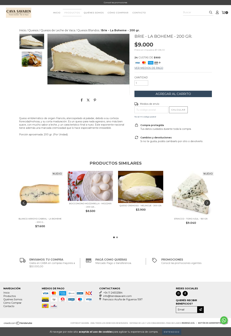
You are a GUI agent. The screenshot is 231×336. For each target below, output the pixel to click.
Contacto (139, 12)
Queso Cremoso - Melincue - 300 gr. (140, 205)
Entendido (172, 332)
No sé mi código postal (145, 116)
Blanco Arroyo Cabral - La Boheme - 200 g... (40, 220)
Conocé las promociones (115, 2)
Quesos (33, 30)
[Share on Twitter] (88, 100)
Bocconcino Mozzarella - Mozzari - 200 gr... (90, 205)
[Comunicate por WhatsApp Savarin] (224, 320)
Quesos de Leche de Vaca (58, 30)
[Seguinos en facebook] (185, 293)
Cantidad (141, 77)
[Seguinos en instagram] (178, 293)
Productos (72, 12)
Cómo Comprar (118, 12)
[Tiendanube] (18, 324)
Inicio (57, 12)
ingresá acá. (188, 323)
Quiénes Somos (94, 12)
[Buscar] (210, 12)
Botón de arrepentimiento (213, 323)
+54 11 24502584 (112, 292)
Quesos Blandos (88, 30)
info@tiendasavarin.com (117, 296)
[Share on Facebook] (82, 100)
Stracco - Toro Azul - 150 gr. (191, 218)
